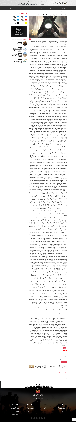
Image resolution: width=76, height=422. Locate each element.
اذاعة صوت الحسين (45, 413)
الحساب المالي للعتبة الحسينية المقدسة (61, 413)
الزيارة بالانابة (40, 8)
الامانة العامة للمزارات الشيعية (30, 410)
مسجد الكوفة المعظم (15, 414)
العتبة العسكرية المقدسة (15, 411)
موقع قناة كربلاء (30, 411)
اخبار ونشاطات (56, 8)
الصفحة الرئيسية (62, 12)
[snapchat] (34, 418)
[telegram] (37, 418)
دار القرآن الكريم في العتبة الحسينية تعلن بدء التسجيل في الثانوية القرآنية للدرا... (16, 61)
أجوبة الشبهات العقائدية (47, 12)
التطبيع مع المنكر (19, 43)
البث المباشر (34, 8)
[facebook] (21, 8)
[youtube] (17, 8)
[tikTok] (32, 418)
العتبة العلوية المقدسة (15, 407)
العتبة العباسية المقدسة (15, 413)
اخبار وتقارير (20, 47)
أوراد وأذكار (45, 411)
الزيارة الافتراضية (45, 410)
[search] (13, 8)
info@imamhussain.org (60, 407)
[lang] (10, 8)
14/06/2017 (64, 39)
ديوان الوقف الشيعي (30, 408)
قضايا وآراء (20, 42)
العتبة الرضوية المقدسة (15, 410)
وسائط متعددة (48, 8)
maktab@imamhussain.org (61, 408)
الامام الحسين (64, 8)
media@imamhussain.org (61, 410)
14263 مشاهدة (58, 39)
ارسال (63, 362)
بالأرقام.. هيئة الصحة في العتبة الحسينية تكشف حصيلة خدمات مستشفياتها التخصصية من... (17, 49)
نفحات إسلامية (55, 12)
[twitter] (19, 8)
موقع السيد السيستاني (30, 407)
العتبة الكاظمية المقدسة (15, 408)
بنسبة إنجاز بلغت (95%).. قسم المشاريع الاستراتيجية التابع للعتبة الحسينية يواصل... (17, 55)
